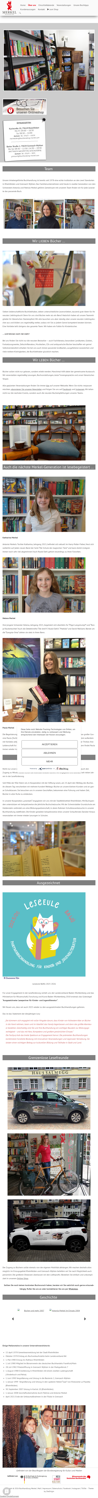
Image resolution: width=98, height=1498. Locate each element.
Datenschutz (57, 1488)
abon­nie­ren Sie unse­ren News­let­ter (26, 389)
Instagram (76, 1488)
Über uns (32, 5)
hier (47, 385)
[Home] (9, 7)
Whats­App (73, 1289)
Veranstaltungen (64, 5)
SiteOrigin (50, 1491)
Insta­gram (80, 389)
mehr (49, 761)
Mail (39, 1488)
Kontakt (41, 9)
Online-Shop (22, 1278)
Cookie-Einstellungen (9, 1496)
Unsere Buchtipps (81, 5)
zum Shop (53, 9)
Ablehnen (50, 753)
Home (23, 5)
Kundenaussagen (27, 9)
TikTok (83, 1488)
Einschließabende (46, 5)
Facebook (67, 1488)
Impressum (46, 1488)
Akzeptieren (49, 744)
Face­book (67, 389)
